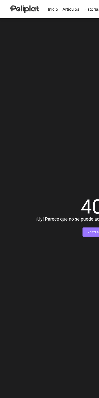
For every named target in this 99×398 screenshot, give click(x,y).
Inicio (53, 9)
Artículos (70, 9)
